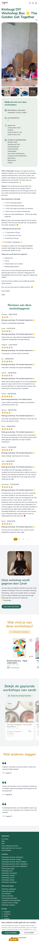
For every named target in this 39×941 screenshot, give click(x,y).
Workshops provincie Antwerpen (12, 857)
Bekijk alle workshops (21, 632)
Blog (3, 841)
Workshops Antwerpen (9, 873)
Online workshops (7, 896)
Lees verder (33, 929)
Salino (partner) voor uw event (11, 848)
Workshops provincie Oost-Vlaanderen (14, 866)
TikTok (6, 916)
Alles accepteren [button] (10, 933)
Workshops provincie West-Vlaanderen (15, 864)
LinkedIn (6, 919)
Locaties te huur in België (10, 903)
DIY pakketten (6, 894)
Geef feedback (6, 850)
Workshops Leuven (8, 878)
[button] (19, 938)
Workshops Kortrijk (8, 880)
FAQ (3, 843)
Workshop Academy (8, 905)
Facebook (7, 914)
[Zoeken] (29, 3)
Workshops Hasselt (8, 875)
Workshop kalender (8, 891)
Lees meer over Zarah (11, 606)
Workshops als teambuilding (11, 900)
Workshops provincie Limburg (11, 859)
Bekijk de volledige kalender (21, 696)
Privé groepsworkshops (9, 898)
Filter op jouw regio (8, 869)
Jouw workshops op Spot (10, 846)
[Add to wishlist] (36, 20)
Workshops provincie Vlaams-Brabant (14, 862)
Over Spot (5, 839)
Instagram (7, 912)
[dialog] (19, 930)
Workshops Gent (7, 871)
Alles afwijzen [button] (29, 933)
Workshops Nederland (9, 882)
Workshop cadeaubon (9, 889)
